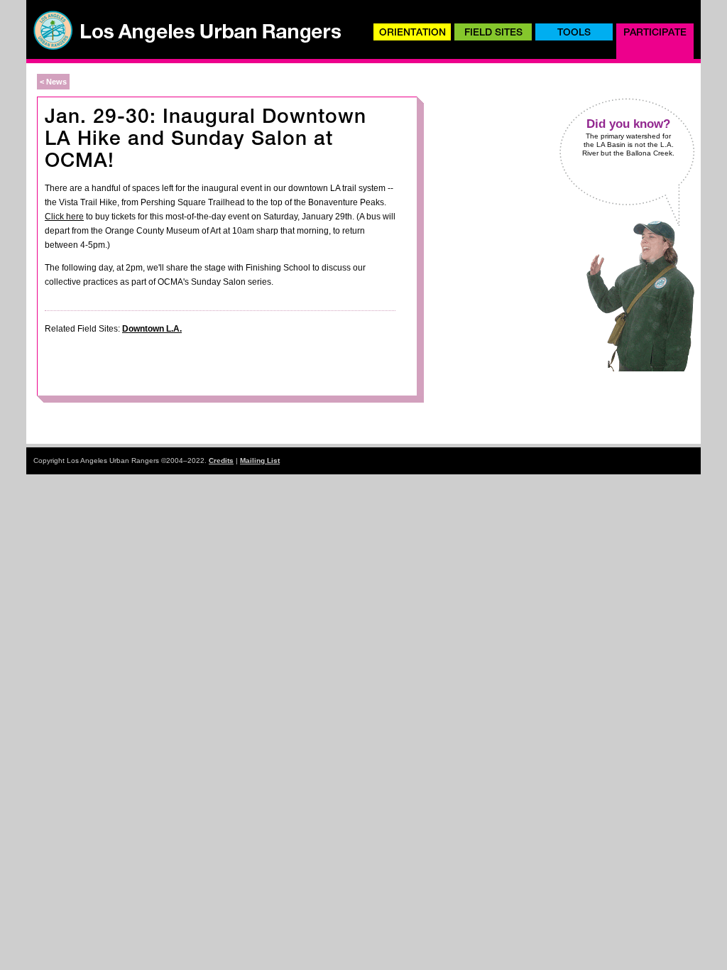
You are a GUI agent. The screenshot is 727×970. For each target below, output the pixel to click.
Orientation (412, 32)
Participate (655, 32)
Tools (574, 32)
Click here (64, 217)
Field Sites (493, 32)
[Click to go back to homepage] (186, 47)
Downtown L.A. (152, 329)
